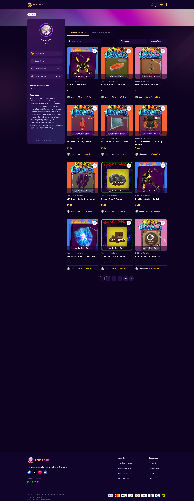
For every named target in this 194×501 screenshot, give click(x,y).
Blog (150, 478)
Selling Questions (124, 473)
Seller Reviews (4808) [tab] (101, 33)
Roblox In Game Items (75, 81)
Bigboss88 (75, 97)
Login (161, 5)
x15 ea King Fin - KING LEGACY (114, 142)
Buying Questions (124, 468)
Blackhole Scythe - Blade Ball (148, 199)
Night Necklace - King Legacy (148, 84)
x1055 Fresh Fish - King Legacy (115, 84)
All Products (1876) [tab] (77, 33)
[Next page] (131, 278)
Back (33, 14)
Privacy (62, 494)
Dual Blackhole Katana (77, 84)
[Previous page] (102, 278)
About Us (153, 463)
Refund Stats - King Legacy (147, 256)
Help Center (154, 468)
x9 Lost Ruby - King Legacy (79, 142)
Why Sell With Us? (125, 478)
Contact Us (153, 473)
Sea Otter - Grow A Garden (113, 256)
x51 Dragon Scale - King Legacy (81, 199)
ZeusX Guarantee (124, 463)
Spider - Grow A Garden (111, 199)
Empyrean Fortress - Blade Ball (81, 256)
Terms (53, 494)
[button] (152, 4)
